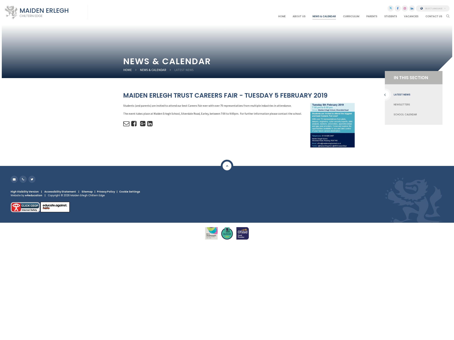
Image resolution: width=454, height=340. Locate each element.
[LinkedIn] (412, 8)
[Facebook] (398, 8)
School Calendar (405, 114)
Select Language (433, 8)
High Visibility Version (25, 191)
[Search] (448, 16)
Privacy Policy (106, 191)
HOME (127, 70)
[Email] (14, 179)
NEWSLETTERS (402, 104)
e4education (33, 195)
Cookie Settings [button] (129, 191)
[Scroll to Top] (227, 166)
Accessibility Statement (60, 191)
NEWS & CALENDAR (153, 70)
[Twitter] (390, 8)
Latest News (183, 70)
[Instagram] (405, 8)
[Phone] (23, 179)
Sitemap (87, 191)
